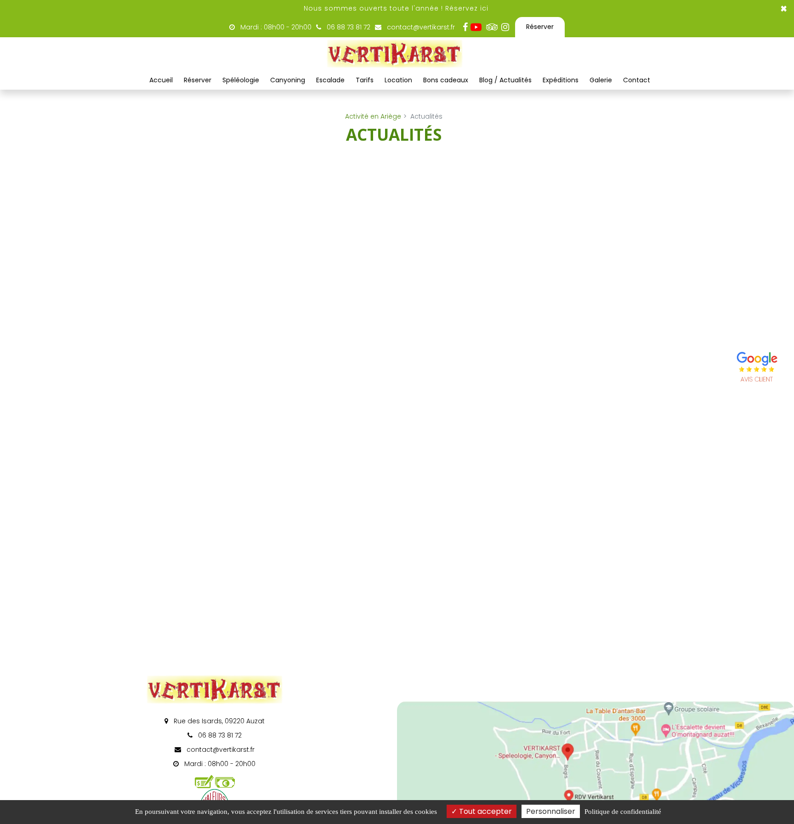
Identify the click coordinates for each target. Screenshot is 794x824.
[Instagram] (504, 27)
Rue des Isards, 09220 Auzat (218, 721)
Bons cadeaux (445, 80)
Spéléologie (240, 80)
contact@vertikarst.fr (420, 27)
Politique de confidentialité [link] (622, 811)
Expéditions (560, 80)
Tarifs (365, 80)
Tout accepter (484, 811)
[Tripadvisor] (491, 27)
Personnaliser (550, 811)
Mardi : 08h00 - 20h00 (275, 27)
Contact (636, 80)
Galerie (601, 80)
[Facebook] (465, 27)
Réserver (540, 26)
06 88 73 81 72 (219, 735)
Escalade (330, 80)
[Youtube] (478, 27)
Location (398, 80)
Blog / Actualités (505, 80)
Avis (757, 368)
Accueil (161, 80)
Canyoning (287, 80)
